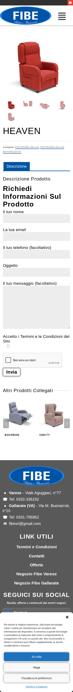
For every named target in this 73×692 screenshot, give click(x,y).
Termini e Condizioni (36, 686)
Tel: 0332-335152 (24, 499)
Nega (36, 667)
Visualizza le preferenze (36, 678)
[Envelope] (70, 2)
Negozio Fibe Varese (36, 574)
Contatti (36, 556)
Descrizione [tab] (17, 166)
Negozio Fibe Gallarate (36, 583)
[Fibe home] (36, 476)
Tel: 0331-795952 (24, 517)
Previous (6, 423)
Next (67, 423)
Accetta (36, 656)
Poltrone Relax (27, 147)
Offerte (36, 565)
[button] (67, 617)
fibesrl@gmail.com (25, 523)
